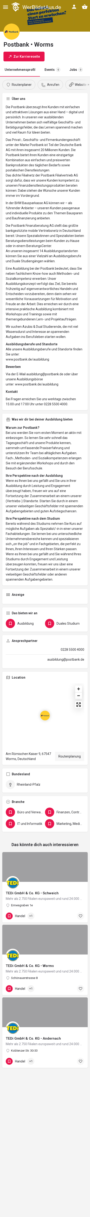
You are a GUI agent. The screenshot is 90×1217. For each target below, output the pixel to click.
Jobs (75, 70)
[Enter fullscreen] (78, 704)
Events (52, 70)
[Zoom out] (78, 695)
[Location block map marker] (45, 715)
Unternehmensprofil (20, 70)
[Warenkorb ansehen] (85, 7)
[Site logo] (36, 7)
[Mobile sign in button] (74, 7)
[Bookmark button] (80, 916)
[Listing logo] (11, 32)
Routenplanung (69, 756)
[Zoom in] (78, 689)
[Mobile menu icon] (5, 7)
